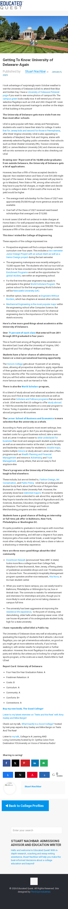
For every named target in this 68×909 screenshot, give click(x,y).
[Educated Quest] (12, 5)
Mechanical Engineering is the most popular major (31, 304)
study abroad (54, 402)
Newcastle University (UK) (26, 290)
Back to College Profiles (26, 806)
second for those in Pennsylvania (43, 130)
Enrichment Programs (17, 272)
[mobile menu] (63, 5)
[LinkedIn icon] (37, 896)
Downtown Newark (15, 560)
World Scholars (30, 386)
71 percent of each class (22, 332)
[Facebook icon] (30, 896)
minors (21, 451)
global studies (13, 275)
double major (53, 447)
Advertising (36, 457)
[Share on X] (15, 763)
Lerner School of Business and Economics (30, 418)
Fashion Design (47, 479)
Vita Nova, (54, 576)
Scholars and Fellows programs (32, 399)
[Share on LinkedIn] (35, 763)
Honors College (15, 364)
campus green (10, 98)
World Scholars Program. (43, 284)
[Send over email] (44, 763)
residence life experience (18, 611)
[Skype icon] (26, 896)
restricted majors (32, 493)
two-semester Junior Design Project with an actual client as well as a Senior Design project (34, 254)
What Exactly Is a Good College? (38, 724)
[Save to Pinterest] (25, 763)
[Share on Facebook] (6, 763)
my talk (15, 736)
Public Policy (27, 483)
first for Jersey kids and (15, 130)
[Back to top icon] (34, 881)
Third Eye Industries (40, 891)
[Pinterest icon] (41, 896)
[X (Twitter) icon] (34, 896)
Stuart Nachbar (35, 71)
